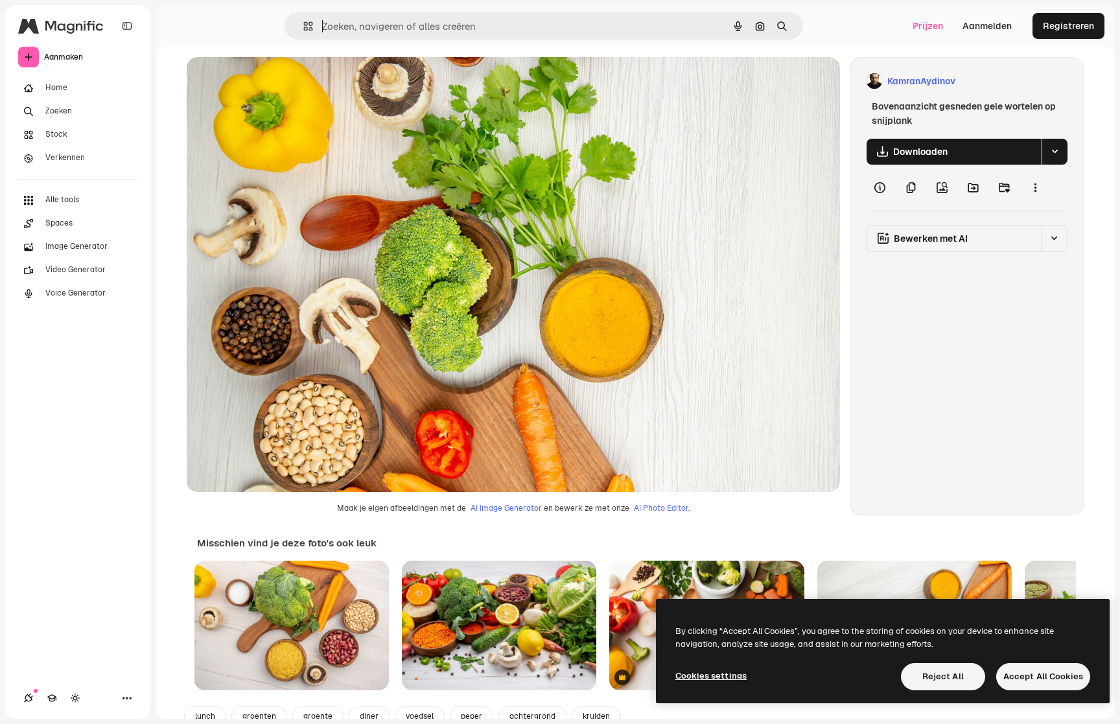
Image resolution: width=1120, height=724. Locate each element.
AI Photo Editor (661, 508)
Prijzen (928, 26)
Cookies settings (711, 675)
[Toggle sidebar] (127, 26)
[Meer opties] (1035, 188)
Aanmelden (987, 26)
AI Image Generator (506, 508)
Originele (271, 81)
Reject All (943, 676)
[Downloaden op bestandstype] (1055, 152)
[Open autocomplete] (303, 26)
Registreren (1068, 26)
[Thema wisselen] (75, 698)
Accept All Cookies (1043, 676)
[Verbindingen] (28, 698)
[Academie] (51, 698)
